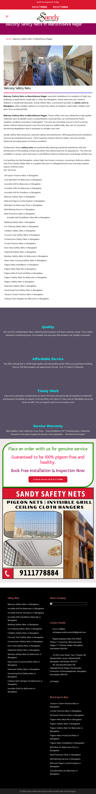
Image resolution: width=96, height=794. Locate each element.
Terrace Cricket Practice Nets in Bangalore (23, 294)
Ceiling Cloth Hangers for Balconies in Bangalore (26, 298)
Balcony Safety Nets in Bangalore (19, 196)
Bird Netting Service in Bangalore (19, 209)
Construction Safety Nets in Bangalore (22, 239)
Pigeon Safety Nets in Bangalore (19, 281)
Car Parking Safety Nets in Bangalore (21, 226)
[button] (7, 16)
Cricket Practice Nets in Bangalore (20, 243)
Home (8, 39)
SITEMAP (54, 681)
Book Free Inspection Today (48, 2)
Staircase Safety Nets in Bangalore (20, 286)
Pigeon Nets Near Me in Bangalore (20, 269)
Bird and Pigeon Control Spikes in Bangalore (24, 201)
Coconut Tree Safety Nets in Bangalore (22, 235)
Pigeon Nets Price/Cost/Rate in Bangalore (23, 273)
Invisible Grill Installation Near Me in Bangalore (28, 217)
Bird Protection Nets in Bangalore (19, 213)
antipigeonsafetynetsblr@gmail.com (69, 632)
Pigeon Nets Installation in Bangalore (21, 264)
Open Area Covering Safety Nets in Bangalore (25, 260)
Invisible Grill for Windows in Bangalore (22, 192)
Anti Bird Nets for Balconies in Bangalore (23, 179)
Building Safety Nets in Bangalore (19, 222)
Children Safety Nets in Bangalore (20, 230)
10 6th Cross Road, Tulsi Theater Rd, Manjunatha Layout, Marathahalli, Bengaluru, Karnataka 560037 (68, 658)
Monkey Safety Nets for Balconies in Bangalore (26, 256)
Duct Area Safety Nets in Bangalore (20, 247)
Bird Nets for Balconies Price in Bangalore (23, 205)
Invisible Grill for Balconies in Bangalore (22, 184)
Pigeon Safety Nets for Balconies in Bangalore (25, 277)
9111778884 (58, 629)
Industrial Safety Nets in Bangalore (20, 252)
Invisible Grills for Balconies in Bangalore (23, 188)
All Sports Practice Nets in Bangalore (21, 175)
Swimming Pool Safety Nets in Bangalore (23, 290)
